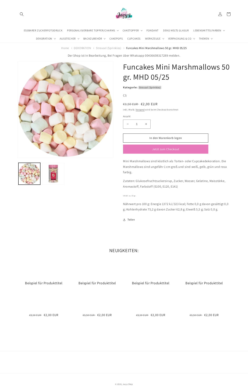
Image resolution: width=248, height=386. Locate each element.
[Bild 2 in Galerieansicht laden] (53, 174)
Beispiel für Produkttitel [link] (44, 283)
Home (65, 48)
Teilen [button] (131, 219)
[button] (21, 14)
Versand (140, 109)
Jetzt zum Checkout (165, 149)
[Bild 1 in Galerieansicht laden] (29, 174)
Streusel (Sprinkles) (108, 48)
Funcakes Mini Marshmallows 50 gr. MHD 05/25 (156, 48)
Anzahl (126, 116)
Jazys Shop (128, 384)
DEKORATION (82, 48)
